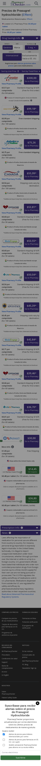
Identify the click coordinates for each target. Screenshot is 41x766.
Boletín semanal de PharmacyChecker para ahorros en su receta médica (23, 746)
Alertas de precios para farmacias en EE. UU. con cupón (23, 741)
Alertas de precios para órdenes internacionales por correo (20, 735)
